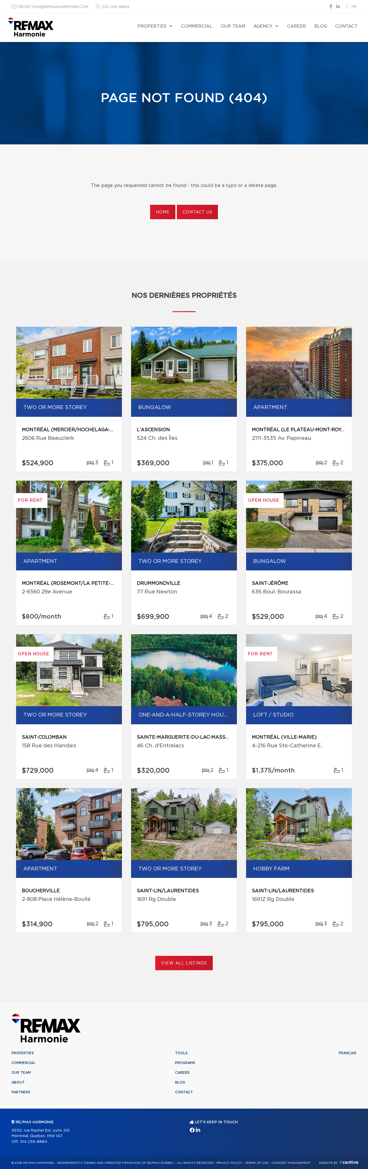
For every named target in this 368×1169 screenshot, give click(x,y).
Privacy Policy (229, 1163)
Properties (151, 26)
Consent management (291, 1163)
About (18, 1082)
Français (347, 1053)
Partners (21, 1092)
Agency (263, 26)
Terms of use (257, 1163)
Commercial (196, 26)
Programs (185, 1063)
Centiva (349, 1162)
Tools (181, 1053)
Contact (346, 26)
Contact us (197, 212)
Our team (233, 26)
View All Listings (184, 963)
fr (354, 7)
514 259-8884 (115, 7)
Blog (320, 26)
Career (296, 26)
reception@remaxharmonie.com (53, 7)
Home (163, 212)
